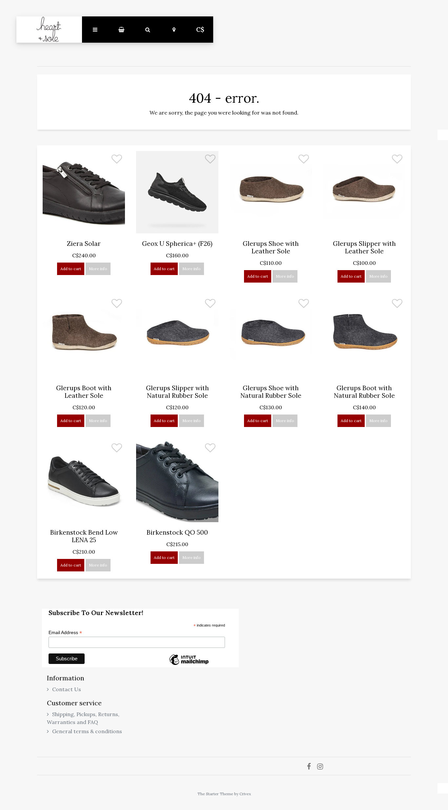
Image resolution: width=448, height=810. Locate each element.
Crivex (245, 793)
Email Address (65, 632)
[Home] (49, 29)
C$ (200, 29)
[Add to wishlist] (117, 161)
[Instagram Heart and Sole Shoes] (322, 766)
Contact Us (66, 689)
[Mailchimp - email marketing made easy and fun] (189, 664)
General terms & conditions (87, 731)
